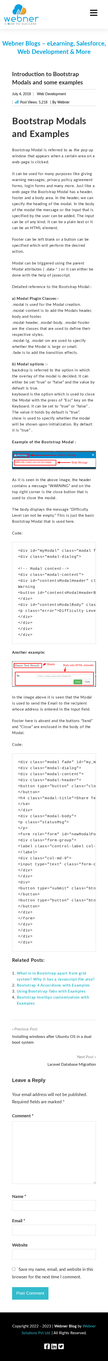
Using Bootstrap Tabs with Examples (51, 991)
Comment (22, 1116)
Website (20, 1245)
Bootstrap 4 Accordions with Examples (53, 985)
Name (19, 1196)
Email (18, 1221)
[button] (93, 13)
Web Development (51, 94)
